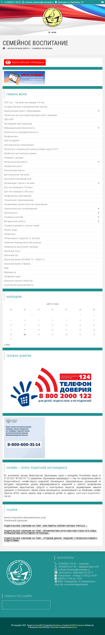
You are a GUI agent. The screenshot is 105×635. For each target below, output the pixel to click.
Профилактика (11, 136)
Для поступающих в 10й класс (19, 191)
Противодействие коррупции (18, 123)
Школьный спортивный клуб (17, 179)
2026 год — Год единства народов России (24, 102)
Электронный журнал (14, 170)
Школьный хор (11, 255)
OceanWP (39, 625)
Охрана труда (10, 230)
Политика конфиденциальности (64, 627)
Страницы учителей (13, 217)
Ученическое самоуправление (19, 200)
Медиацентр (10, 272)
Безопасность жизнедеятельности (21, 132)
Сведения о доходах (14, 157)
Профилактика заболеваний (17, 196)
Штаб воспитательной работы (18, 285)
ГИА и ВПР (9, 119)
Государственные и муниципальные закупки (25, 106)
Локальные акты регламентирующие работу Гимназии (30, 115)
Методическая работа (14, 221)
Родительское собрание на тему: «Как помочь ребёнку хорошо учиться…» (46, 525)
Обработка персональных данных (20, 153)
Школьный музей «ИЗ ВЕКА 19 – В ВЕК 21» (24, 259)
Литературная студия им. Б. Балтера (22, 238)
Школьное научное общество (18, 280)
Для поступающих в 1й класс (18, 187)
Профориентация (12, 276)
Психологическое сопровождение (20, 208)
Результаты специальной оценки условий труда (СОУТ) (31, 149)
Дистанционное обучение (16, 174)
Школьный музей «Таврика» (17, 263)
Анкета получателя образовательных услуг (25, 517)
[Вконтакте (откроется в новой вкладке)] (102, 2)
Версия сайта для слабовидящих (27, 62)
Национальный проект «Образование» (22, 111)
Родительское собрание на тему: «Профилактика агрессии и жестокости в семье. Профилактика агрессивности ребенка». (50, 532)
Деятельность (11, 213)
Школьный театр (12, 251)
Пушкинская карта (13, 166)
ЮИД (6, 268)
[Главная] (4, 48)
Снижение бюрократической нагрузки (22, 242)
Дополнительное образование (19, 145)
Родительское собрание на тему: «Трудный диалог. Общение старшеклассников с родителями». (50, 539)
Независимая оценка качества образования (25, 204)
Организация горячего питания (19, 183)
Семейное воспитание (42, 48)
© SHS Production (77, 625)
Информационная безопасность (19, 128)
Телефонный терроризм (15, 520)
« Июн (7, 344)
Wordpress (57, 625)
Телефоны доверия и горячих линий (21, 225)
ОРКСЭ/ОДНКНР (11, 140)
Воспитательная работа (15, 162)
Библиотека (9, 234)
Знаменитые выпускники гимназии (21, 246)
